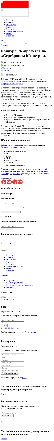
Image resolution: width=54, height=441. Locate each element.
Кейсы (9, 33)
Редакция (5, 70)
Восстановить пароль (10, 328)
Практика (10, 29)
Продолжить (6, 243)
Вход (24, 378)
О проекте (10, 280)
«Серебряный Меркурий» (12, 83)
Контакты (10, 287)
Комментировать (8, 198)
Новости (9, 20)
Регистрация (30, 332)
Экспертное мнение (14, 31)
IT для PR (10, 27)
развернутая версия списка (13, 147)
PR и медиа (11, 24)
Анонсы (9, 22)
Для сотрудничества (14, 283)
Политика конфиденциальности (20, 285)
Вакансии (10, 36)
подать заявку (16, 174)
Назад (3, 422)
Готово (4, 394)
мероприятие (6, 178)
